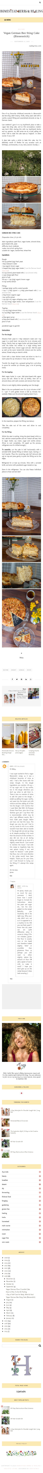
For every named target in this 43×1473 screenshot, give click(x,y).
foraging (5, 1201)
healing (4, 1213)
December (9, 1279)
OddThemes (34, 1468)
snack (4, 1234)
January (9, 1318)
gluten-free (5, 1209)
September (10, 1287)
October (9, 1284)
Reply (11, 875)
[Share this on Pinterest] (21, 679)
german (21, 670)
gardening (5, 1205)
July (7, 1302)
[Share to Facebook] (12, 679)
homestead (5, 1221)
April (8, 1310)
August (9, 1300)
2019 (6, 1273)
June (8, 1305)
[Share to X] (16, 679)
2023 (6, 1263)
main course (6, 1226)
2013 (6, 1331)
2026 (6, 1258)
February (9, 1316)
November (10, 1281)
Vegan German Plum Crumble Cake (18, 1289)
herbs (4, 1217)
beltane (21, 29)
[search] (40, 1345)
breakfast (5, 1180)
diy (3, 1188)
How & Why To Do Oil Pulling (16, 1292)
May (8, 1308)
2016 (6, 1323)
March (8, 1313)
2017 (6, 1321)
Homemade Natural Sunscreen (19, 1121)
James (11, 766)
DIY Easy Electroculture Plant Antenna (21, 1152)
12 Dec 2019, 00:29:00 (19, 766)
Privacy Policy (21, 1443)
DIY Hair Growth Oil (16, 1142)
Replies (13, 881)
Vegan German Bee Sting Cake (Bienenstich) (20, 1297)
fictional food (6, 1197)
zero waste (5, 1242)
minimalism (6, 1230)
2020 (6, 1271)
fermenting (5, 1192)
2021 (6, 1268)
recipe (29, 670)
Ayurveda (5, 1172)
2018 (6, 1276)
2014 (6, 1329)
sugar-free (5, 1238)
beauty (4, 1176)
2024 (6, 1260)
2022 (6, 1266)
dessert (13, 670)
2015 (6, 1326)
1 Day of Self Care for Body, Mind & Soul (20, 1294)
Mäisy (19, 886)
